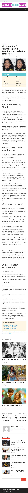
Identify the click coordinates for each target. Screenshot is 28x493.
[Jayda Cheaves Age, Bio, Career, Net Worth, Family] (14, 381)
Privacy (10, 491)
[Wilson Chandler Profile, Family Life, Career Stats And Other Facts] (6, 462)
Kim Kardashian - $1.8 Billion (10, 326)
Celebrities (18, 85)
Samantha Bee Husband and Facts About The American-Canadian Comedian (17, 449)
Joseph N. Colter (17, 56)
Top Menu (5, 1)
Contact (6, 491)
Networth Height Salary (14, 489)
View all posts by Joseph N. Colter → (18, 429)
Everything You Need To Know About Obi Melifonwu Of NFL (18, 441)
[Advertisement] (14, 27)
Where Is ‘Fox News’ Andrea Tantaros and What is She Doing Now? (18, 472)
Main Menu (7, 9)
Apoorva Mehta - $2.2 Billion (10, 325)
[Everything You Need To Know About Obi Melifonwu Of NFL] (6, 440)
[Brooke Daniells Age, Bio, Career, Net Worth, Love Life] (14, 404)
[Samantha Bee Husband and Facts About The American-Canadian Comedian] (6, 448)
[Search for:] (14, 479)
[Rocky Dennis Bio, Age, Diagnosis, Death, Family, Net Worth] (14, 357)
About (3, 491)
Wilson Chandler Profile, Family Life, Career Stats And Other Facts (18, 464)
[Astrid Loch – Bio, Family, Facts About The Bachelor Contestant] (6, 455)
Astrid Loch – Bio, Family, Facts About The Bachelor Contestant (18, 456)
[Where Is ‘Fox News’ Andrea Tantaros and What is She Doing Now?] (6, 470)
